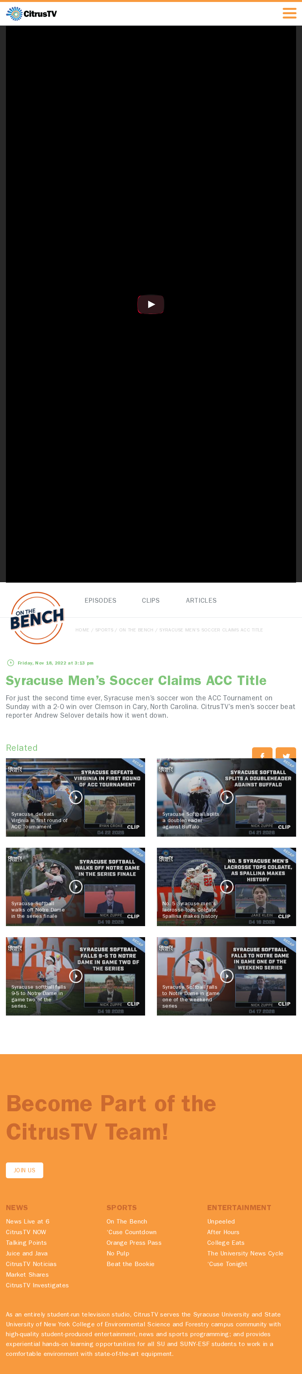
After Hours (223, 1233)
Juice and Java (27, 1254)
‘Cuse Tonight (227, 1265)
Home (82, 630)
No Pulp (118, 1254)
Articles (201, 601)
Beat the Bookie (131, 1265)
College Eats (226, 1243)
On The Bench (136, 630)
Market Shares (27, 1275)
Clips (151, 601)
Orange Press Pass (134, 1243)
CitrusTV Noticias (31, 1265)
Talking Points (26, 1243)
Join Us (24, 1171)
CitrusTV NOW (26, 1233)
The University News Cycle (245, 1254)
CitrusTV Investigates (37, 1286)
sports (104, 630)
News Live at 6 (28, 1222)
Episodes (100, 601)
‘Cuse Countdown (132, 1233)
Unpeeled (221, 1222)
